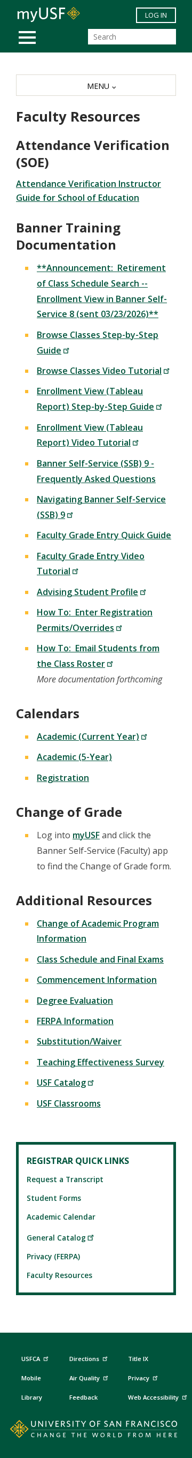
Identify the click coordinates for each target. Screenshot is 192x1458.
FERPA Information (75, 1021)
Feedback (83, 1397)
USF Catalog (61, 1082)
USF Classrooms (69, 1103)
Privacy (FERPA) (53, 1256)
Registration (63, 778)
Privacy (138, 1378)
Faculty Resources (59, 1275)
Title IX (138, 1359)
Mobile (31, 1378)
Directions (84, 1359)
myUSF (86, 835)
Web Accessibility (153, 1397)
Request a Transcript (65, 1179)
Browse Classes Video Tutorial (99, 371)
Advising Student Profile (87, 592)
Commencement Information (97, 980)
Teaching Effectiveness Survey (100, 1062)
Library (31, 1397)
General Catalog (56, 1237)
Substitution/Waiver (79, 1041)
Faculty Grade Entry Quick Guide (104, 535)
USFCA (30, 1359)
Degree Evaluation (75, 1000)
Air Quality (84, 1378)
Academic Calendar (61, 1217)
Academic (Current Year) (88, 736)
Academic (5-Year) (74, 757)
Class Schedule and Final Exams (100, 959)
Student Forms (54, 1198)
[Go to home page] (96, 1431)
